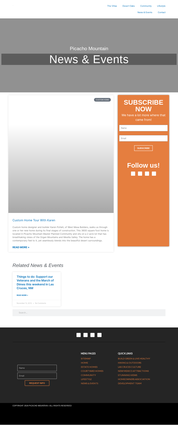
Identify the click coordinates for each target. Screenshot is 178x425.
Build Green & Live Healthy (134, 358)
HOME (84, 362)
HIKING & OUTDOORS (129, 362)
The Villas (112, 6)
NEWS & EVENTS (89, 383)
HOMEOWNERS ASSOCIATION (134, 379)
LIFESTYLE (86, 379)
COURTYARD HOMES (92, 371)
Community (146, 6)
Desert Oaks (129, 6)
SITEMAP (86, 358)
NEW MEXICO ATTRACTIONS (133, 371)
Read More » (21, 247)
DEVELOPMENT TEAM (130, 383)
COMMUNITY (88, 375)
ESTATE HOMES (89, 366)
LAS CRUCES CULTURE (129, 366)
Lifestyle (161, 6)
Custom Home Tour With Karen (34, 220)
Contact (161, 12)
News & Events (145, 12)
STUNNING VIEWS (127, 375)
